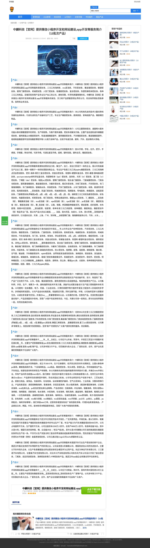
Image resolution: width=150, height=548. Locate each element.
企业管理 (46, 17)
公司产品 (23, 23)
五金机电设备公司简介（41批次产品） (86, 534)
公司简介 (67, 17)
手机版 (11, 2)
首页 (20, 17)
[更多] (85, 528)
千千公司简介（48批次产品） (130, 51)
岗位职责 (57, 17)
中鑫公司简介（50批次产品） (130, 116)
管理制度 (36, 17)
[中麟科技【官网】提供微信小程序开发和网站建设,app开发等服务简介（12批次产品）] (22, 518)
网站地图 (137, 2)
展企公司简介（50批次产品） (130, 79)
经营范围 (78, 17)
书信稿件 (89, 17)
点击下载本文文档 (4, 222)
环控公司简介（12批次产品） (31, 534)
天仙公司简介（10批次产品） (130, 42)
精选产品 (99, 17)
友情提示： (107, 542)
